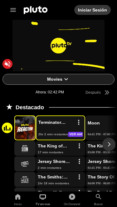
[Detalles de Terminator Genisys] (78, 122)
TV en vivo (43, 204)
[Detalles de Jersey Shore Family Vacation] (79, 161)
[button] (18, 127)
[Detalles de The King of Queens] (79, 146)
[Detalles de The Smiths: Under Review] (79, 177)
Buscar (98, 204)
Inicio (18, 204)
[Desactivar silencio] (7, 64)
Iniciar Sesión (93, 9)
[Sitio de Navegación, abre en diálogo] (15, 10)
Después (93, 92)
